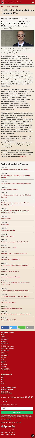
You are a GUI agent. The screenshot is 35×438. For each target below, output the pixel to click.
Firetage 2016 (5, 391)
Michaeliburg (5, 350)
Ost (2, 377)
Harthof (3, 345)
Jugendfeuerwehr (6, 374)
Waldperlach (5, 368)
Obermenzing (4, 355)
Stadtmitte (4, 364)
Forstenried (4, 339)
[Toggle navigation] (32, 1)
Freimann (4, 341)
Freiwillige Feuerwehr (7, 332)
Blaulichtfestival (6, 393)
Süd (2, 379)
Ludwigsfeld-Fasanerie (7, 348)
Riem (2, 359)
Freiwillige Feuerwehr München (13, 2)
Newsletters (22, 156)
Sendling (3, 361)
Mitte (2, 383)
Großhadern (4, 343)
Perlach (3, 357)
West (2, 381)
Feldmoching (5, 338)
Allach (3, 334)
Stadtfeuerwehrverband (8, 387)
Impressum (20, 397)
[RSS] (5, 402)
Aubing (3, 336)
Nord (2, 376)
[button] (5, 327)
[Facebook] (26, 397)
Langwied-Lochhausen (7, 347)
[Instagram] (29, 397)
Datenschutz (12, 397)
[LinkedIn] (32, 397)
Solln (3, 363)
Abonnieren (17, 412)
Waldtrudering (5, 370)
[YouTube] (2, 402)
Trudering (4, 366)
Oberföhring (4, 354)
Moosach (3, 352)
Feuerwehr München (7, 389)
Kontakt (4, 397)
